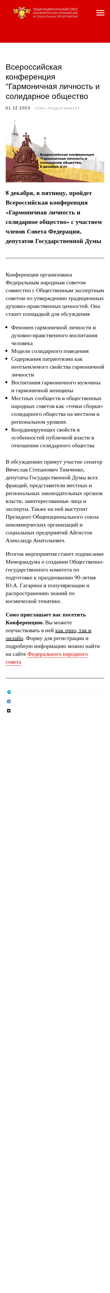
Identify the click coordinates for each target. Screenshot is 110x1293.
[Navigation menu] (100, 13)
